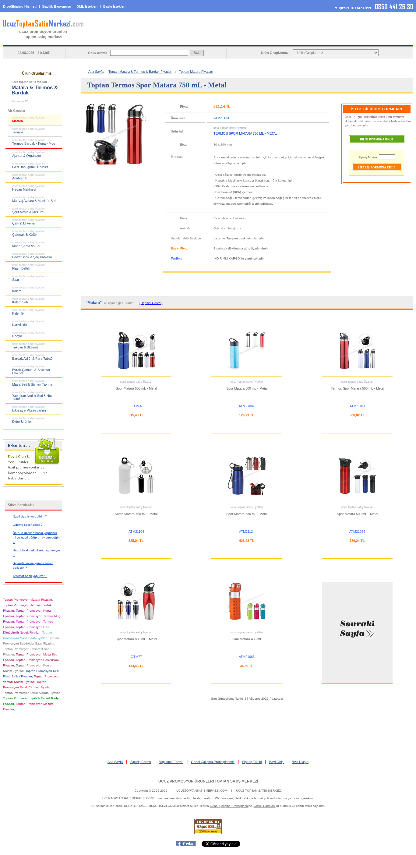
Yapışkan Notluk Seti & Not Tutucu (32, 396)
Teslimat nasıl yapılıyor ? (30, 576)
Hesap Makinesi (28, 188)
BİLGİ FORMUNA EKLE (376, 139)
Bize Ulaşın (300, 762)
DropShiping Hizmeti (20, 6)
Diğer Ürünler (28, 420)
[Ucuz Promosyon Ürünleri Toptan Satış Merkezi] (43, 27)
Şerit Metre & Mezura (28, 210)
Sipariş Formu (140, 762)
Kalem (28, 289)
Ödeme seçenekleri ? (28, 524)
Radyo (28, 334)
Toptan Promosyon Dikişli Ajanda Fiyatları (32, 692)
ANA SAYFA (146, 40)
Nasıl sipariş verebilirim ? (30, 516)
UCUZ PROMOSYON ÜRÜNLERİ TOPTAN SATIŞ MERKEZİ (208, 781)
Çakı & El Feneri (28, 221)
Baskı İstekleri (114, 6)
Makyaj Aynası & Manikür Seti (34, 199)
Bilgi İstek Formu (171, 762)
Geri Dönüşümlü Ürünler (30, 165)
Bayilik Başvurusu (56, 6)
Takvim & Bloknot (28, 345)
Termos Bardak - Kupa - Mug (33, 142)
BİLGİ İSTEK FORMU (298, 40)
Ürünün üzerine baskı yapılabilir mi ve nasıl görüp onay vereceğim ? (36, 537)
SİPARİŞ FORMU (222, 40)
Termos (28, 130)
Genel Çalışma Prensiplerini (229, 805)
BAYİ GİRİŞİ (374, 40)
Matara (28, 119)
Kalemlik (28, 312)
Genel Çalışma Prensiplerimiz (212, 762)
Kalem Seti (28, 300)
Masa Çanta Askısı (28, 244)
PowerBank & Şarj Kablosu (32, 255)
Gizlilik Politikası (265, 805)
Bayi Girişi (276, 762)
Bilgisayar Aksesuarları (29, 408)
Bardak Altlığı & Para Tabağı (32, 357)
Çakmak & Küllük (28, 233)
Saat (28, 278)
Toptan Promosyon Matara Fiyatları (27, 599)
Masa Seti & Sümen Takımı (32, 383)
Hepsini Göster (151, 303)
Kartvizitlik (28, 323)
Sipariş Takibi (252, 762)
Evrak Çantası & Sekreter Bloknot (31, 370)
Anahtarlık (28, 176)
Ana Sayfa (96, 71)
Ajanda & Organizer (28, 154)
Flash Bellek (28, 266)
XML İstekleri (87, 6)
